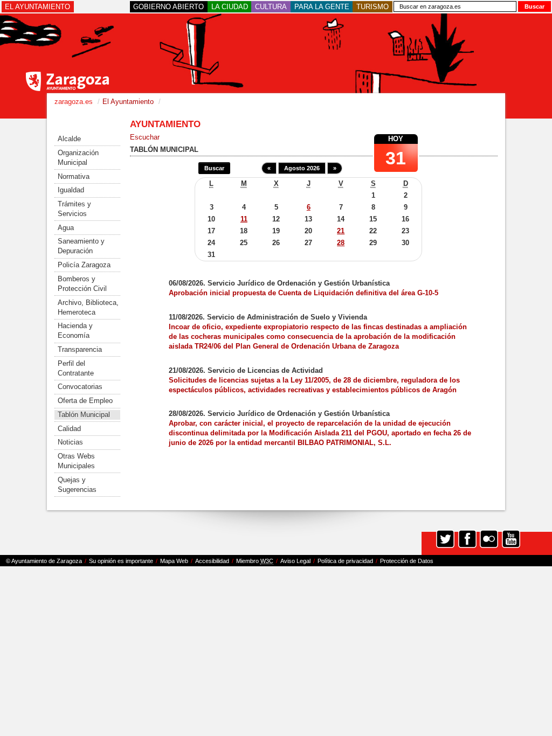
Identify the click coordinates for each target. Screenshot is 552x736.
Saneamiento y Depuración (81, 246)
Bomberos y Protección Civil (82, 284)
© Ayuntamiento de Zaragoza (44, 561)
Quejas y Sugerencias (77, 485)
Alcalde (69, 139)
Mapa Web (174, 561)
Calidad (69, 429)
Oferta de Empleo (85, 401)
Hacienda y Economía (75, 330)
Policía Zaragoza (84, 265)
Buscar (214, 168)
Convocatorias (80, 387)
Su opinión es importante (121, 561)
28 (340, 243)
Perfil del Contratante (76, 368)
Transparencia (80, 349)
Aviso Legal (295, 561)
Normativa (73, 176)
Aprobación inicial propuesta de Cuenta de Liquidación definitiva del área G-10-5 (303, 293)
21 (340, 231)
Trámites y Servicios (74, 209)
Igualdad (71, 190)
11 (243, 219)
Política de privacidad (345, 561)
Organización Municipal (78, 157)
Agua (66, 228)
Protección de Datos (406, 561)
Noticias (70, 442)
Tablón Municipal (84, 415)
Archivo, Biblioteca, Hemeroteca (88, 307)
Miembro (254, 561)
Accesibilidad (212, 561)
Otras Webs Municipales (76, 461)
